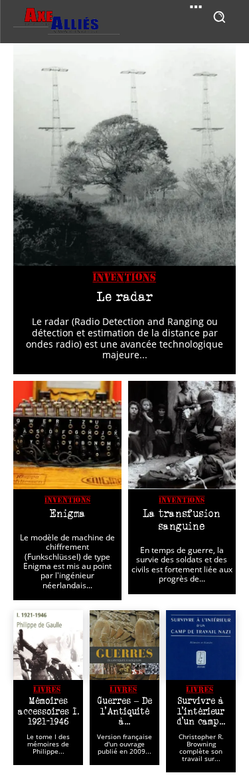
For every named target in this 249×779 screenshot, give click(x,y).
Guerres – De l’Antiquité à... (125, 710)
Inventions (124, 278)
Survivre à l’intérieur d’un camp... (201, 710)
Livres (46, 689)
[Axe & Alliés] (66, 21)
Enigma (67, 513)
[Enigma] (67, 435)
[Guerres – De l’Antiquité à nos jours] (124, 645)
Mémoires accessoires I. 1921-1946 (48, 710)
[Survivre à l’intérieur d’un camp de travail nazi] (201, 645)
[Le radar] (124, 154)
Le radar (124, 296)
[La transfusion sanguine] (182, 435)
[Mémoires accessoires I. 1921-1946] (48, 645)
